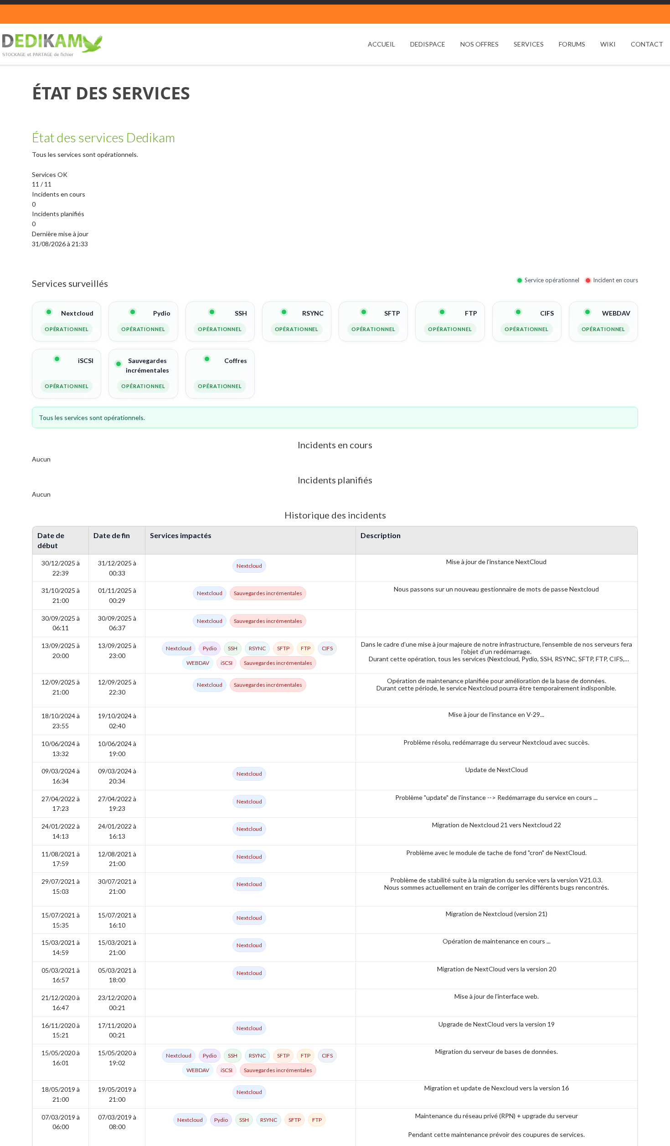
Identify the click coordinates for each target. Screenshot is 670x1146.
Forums (572, 44)
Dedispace (427, 44)
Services (529, 44)
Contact (647, 44)
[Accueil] (52, 45)
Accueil (381, 44)
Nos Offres (479, 44)
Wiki (608, 44)
